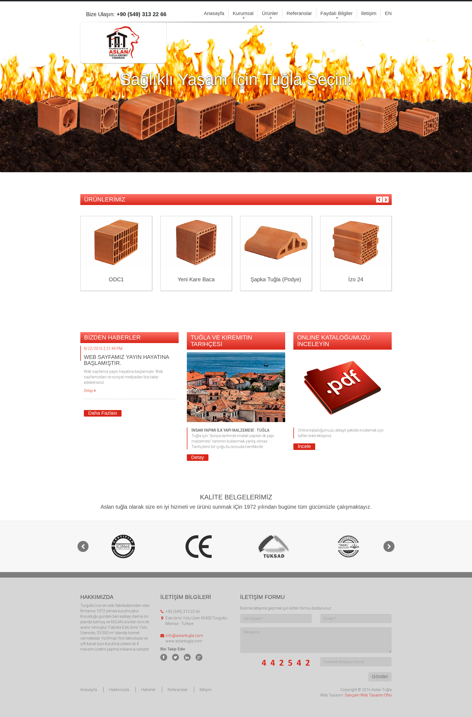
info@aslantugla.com (184, 635)
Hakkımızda (119, 689)
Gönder (380, 676)
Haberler (148, 689)
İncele (304, 446)
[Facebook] (163, 657)
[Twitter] (175, 657)
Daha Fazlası (102, 413)
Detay (197, 457)
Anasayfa (214, 13)
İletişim (368, 13)
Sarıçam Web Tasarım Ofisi (368, 695)
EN (388, 13)
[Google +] (199, 657)
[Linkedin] (187, 657)
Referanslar (299, 13)
